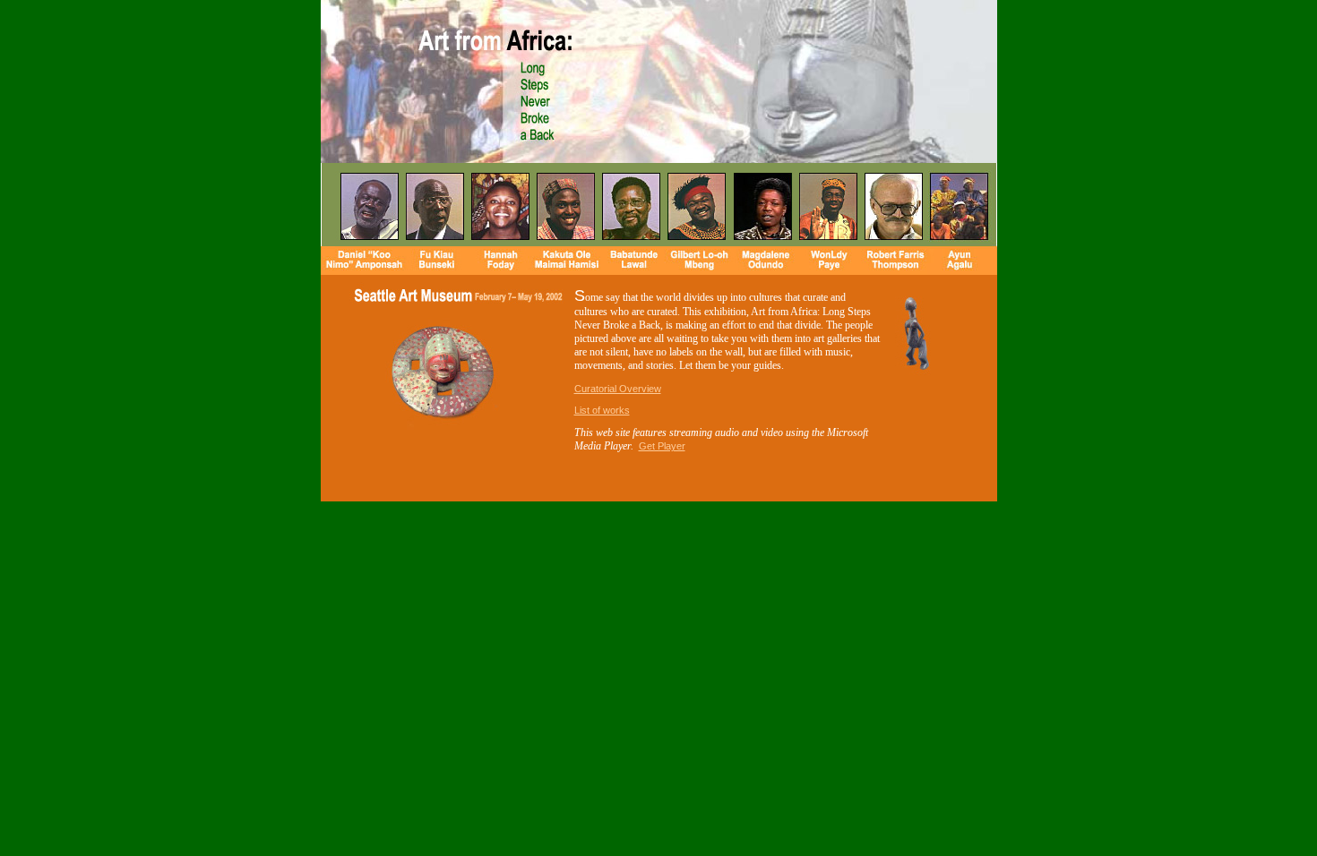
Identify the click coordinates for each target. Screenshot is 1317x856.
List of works (602, 410)
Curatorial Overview (617, 388)
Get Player (662, 446)
